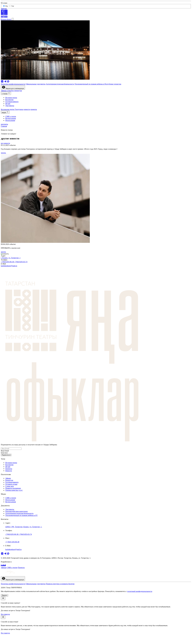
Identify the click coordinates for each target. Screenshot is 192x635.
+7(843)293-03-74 (20, 262)
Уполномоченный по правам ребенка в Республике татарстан (97, 84)
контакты (4, 124)
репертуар (18, 91)
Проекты (8, 469)
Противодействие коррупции (16, 511)
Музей (7, 104)
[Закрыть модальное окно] (3, 598)
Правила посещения (13, 488)
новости (27, 109)
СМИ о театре (10, 116)
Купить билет (6, 19)
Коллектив (9, 100)
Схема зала (9, 486)
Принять (4, 595)
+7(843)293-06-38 (7, 262)
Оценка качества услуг (14, 490)
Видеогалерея (10, 118)
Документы (9, 106)
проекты (33, 109)
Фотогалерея (10, 120)
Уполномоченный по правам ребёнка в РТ (21, 515)
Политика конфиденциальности (13, 84)
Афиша (8, 478)
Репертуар (9, 480)
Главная (4, 126)
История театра (11, 98)
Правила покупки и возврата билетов (60, 584)
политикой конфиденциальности (139, 591)
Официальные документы (35, 84)
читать (3, 153)
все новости (5, 143)
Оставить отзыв (11, 484)
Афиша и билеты (7, 91)
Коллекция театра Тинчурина (12, 109)
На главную (5, 614)
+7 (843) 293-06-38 (12, 542)
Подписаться (6, 455)
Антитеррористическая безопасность (60, 84)
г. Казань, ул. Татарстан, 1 (10, 258)
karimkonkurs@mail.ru (9, 266)
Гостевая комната (11, 102)
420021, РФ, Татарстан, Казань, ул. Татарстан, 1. (23, 527)
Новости (8, 471)
